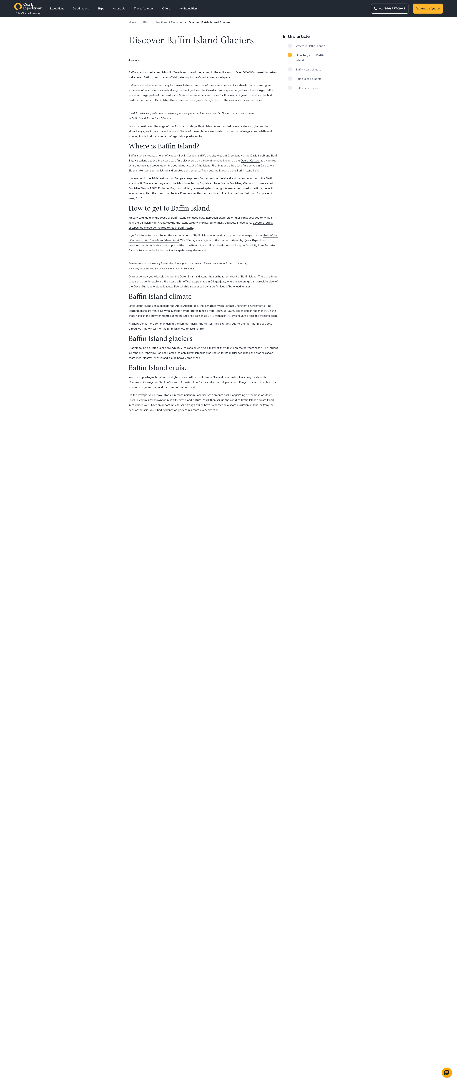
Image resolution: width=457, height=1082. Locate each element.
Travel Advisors (144, 9)
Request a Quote (428, 9)
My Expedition (188, 9)
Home (132, 22)
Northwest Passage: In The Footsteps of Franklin (160, 382)
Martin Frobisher (231, 183)
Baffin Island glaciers (309, 79)
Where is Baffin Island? (310, 46)
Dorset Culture (250, 161)
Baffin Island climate (308, 70)
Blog (146, 22)
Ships (100, 9)
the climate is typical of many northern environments (232, 306)
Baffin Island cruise (307, 88)
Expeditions (56, 9)
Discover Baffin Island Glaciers (210, 22)
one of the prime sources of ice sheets (224, 85)
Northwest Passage (169, 22)
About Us (119, 9)
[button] (447, 1073)
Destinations (81, 9)
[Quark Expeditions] (28, 8)
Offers (166, 9)
